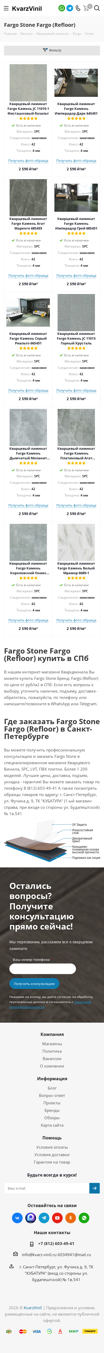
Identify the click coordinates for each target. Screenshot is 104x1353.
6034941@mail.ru (74, 1254)
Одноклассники (70, 1218)
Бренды (52, 1110)
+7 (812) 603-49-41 (56, 1243)
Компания (52, 1034)
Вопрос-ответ (52, 1095)
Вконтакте (17, 1218)
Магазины (52, 1043)
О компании (52, 1066)
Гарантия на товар (52, 1162)
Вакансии (52, 1058)
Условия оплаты (52, 1147)
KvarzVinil (33, 1307)
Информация (52, 1079)
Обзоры (52, 1117)
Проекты (52, 1102)
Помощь (52, 1138)
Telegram (69, 8)
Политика (52, 1051)
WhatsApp (61, 8)
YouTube (57, 1218)
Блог (52, 1088)
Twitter (30, 1218)
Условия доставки (52, 1154)
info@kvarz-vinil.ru (39, 1254)
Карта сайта (52, 1125)
